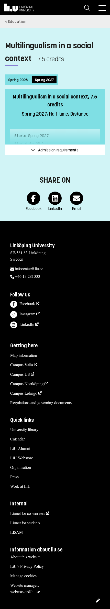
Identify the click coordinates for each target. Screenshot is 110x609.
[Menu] (102, 7)
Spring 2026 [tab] (18, 80)
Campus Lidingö (23, 393)
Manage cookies (23, 575)
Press (14, 476)
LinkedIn (26, 324)
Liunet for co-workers (27, 513)
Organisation (20, 467)
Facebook (27, 303)
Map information (23, 355)
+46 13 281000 (27, 276)
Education (17, 21)
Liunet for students (25, 522)
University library (24, 429)
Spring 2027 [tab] (44, 80)
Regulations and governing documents (41, 402)
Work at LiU (20, 486)
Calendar (17, 438)
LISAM (16, 532)
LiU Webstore (21, 457)
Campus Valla (21, 364)
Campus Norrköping (26, 383)
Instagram (27, 313)
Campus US (20, 374)
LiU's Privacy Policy (27, 566)
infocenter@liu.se (29, 268)
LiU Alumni (20, 448)
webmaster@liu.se (25, 591)
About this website (25, 556)
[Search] (87, 7)
